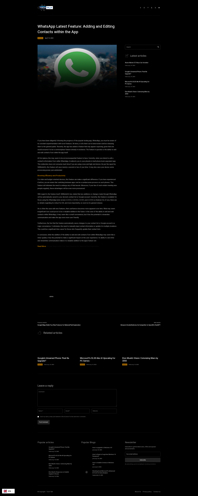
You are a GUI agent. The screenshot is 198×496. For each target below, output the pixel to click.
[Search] (158, 47)
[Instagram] (144, 7)
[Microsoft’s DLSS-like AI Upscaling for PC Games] (156, 83)
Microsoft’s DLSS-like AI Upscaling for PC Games (97, 359)
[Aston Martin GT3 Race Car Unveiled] (156, 63)
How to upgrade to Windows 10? (102, 448)
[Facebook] (140, 7)
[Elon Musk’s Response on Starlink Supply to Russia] (43, 473)
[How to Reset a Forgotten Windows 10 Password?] (86, 455)
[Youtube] (159, 7)
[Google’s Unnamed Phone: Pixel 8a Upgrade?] (156, 73)
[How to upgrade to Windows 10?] (86, 448)
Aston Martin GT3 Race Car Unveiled (136, 63)
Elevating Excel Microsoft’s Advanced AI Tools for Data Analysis (103, 472)
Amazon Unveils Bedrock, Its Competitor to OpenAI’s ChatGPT (140, 325)
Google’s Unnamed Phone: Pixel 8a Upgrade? (53, 359)
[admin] (42, 300)
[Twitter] (155, 7)
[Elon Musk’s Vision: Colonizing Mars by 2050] (156, 93)
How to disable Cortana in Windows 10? (103, 463)
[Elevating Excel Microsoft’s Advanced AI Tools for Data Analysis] (86, 472)
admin (51, 296)
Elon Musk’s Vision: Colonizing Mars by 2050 (140, 359)
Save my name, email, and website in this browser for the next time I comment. (63, 417)
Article (40, 38)
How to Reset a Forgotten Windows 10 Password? (104, 455)
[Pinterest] (148, 7)
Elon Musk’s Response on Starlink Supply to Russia (59, 473)
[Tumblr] (151, 7)
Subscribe (143, 460)
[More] (106, 88)
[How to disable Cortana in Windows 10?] (86, 464)
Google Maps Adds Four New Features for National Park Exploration (73, 246)
